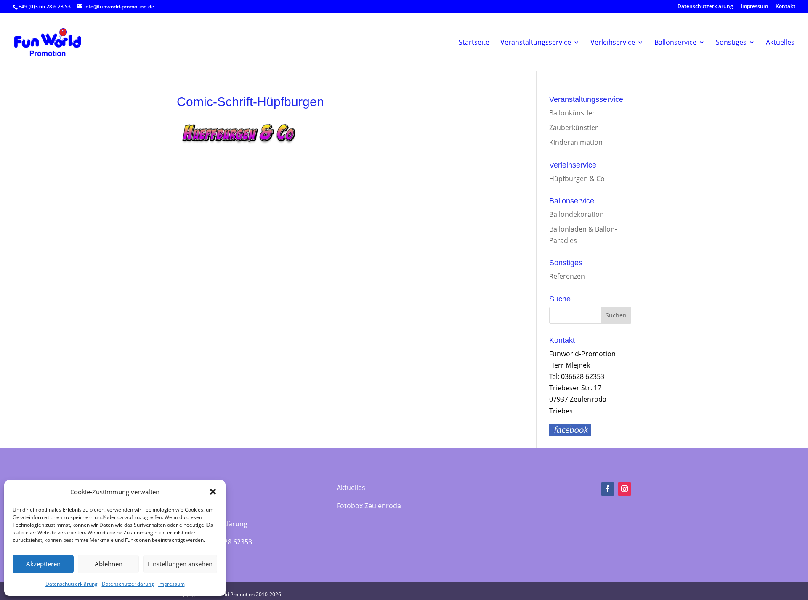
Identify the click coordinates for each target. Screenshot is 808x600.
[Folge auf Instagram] (624, 489)
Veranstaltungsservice (535, 42)
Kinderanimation (576, 142)
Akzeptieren (43, 564)
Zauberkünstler (573, 127)
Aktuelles (780, 42)
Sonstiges (731, 42)
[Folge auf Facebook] (607, 489)
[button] (213, 492)
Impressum (171, 583)
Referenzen (567, 276)
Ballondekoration (576, 214)
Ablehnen (108, 564)
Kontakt (785, 7)
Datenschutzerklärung (71, 583)
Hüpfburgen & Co (577, 178)
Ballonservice (675, 42)
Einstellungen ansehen (180, 564)
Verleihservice (612, 42)
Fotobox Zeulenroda (369, 505)
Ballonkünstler (572, 112)
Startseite (474, 42)
